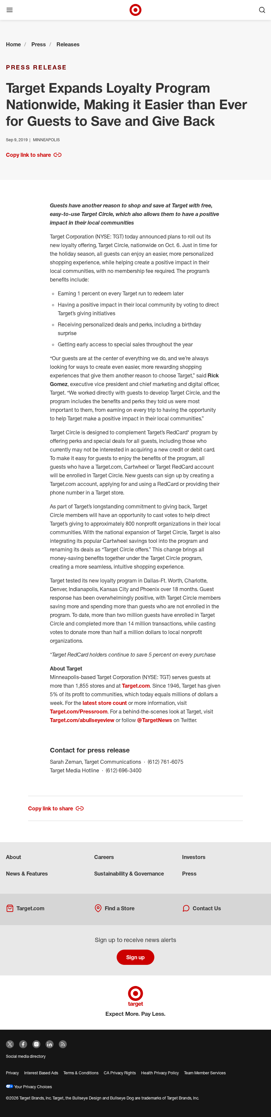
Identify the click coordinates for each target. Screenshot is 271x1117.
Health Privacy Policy (160, 1072)
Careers (104, 857)
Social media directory (26, 1056)
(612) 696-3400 (123, 770)
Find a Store (120, 908)
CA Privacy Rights (120, 1072)
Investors (194, 857)
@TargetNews (154, 720)
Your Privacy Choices (32, 1086)
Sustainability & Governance (129, 873)
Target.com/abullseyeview (82, 720)
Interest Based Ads (41, 1072)
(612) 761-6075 (165, 761)
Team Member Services (205, 1072)
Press (38, 44)
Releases (68, 44)
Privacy (12, 1072)
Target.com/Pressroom (78, 711)
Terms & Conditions (80, 1072)
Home (13, 44)
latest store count (105, 703)
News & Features (27, 873)
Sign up (135, 957)
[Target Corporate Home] (135, 10)
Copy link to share (28, 154)
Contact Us (207, 908)
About (13, 857)
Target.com (136, 685)
